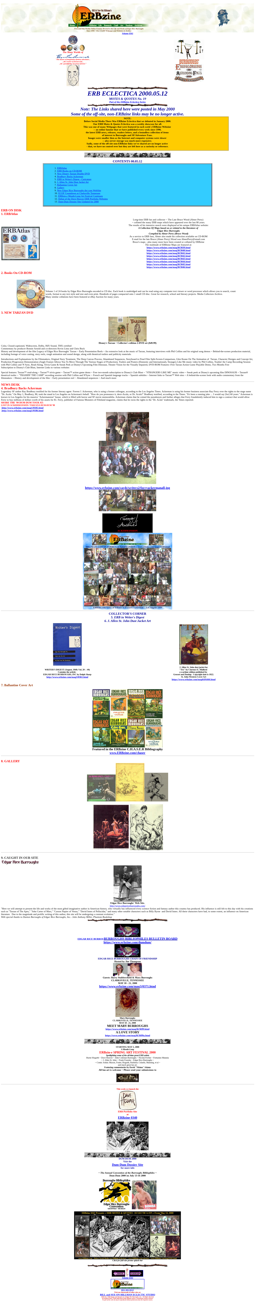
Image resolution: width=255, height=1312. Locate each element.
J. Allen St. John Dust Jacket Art (73, 182)
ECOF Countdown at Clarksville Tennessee (79, 193)
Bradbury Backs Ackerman (70, 176)
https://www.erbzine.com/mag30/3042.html (168, 256)
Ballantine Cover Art (67, 185)
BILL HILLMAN (127, 1290)
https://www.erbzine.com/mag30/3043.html (168, 258)
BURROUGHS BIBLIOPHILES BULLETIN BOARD (140, 938)
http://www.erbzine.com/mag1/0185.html (22, 407)
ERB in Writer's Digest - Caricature (74, 179)
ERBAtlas (62, 168)
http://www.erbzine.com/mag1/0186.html (22, 410)
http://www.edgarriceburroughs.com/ (127, 905)
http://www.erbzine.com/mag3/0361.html (67, 677)
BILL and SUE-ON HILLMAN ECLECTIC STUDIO (127, 1294)
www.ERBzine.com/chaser (127, 752)
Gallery (60, 187)
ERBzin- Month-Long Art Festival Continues (80, 196)
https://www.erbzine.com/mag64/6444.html (194, 679)
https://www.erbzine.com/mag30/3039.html (168, 247)
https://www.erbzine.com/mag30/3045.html (168, 264)
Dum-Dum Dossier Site (127, 1164)
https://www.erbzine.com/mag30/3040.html (168, 250)
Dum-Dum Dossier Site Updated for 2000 (78, 201)
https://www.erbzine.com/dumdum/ (128, 942)
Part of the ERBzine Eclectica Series (127, 102)
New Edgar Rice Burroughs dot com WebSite (79, 190)
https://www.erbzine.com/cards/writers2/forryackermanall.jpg (127, 488)
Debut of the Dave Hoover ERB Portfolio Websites (83, 199)
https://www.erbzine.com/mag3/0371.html (127, 986)
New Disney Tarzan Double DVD (73, 173)
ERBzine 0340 (127, 1117)
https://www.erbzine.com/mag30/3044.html (168, 261)
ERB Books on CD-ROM (69, 171)
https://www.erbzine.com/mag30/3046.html (168, 267)
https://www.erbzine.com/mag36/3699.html (127, 1029)
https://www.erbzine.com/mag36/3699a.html (127, 1035)
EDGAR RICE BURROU (91, 939)
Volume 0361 (127, 33)
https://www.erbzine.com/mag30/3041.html (168, 253)
